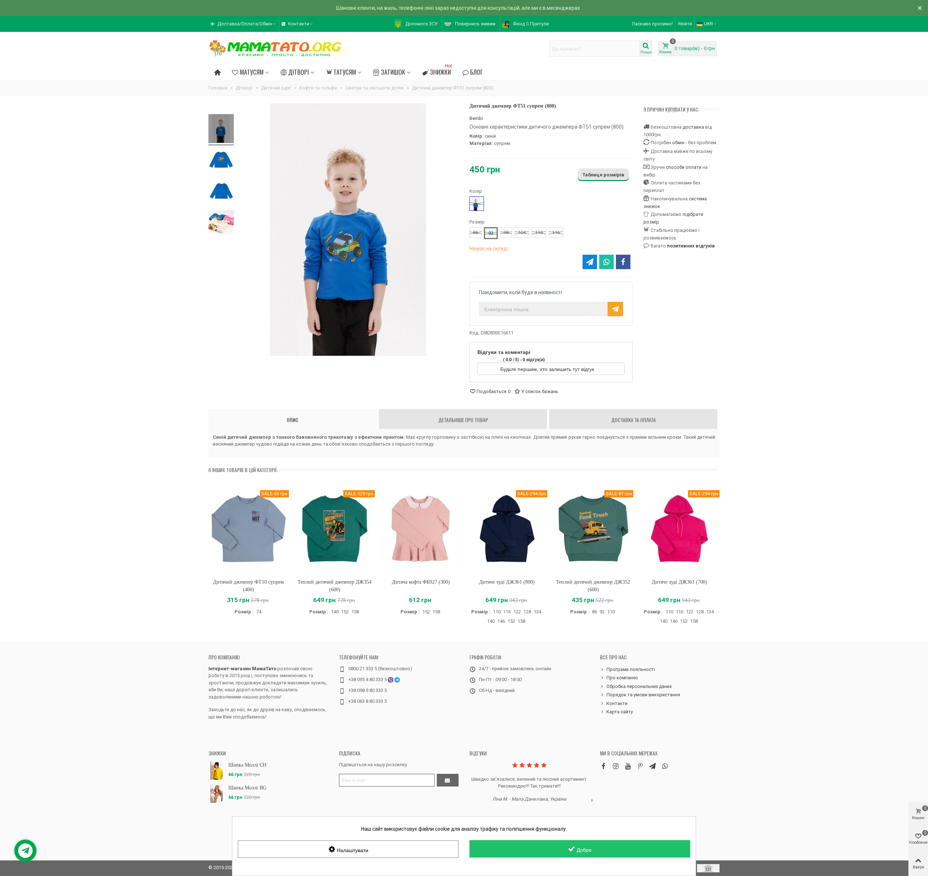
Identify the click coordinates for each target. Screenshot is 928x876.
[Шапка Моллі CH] (216, 770)
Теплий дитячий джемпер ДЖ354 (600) (335, 585)
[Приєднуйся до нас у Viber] (665, 766)
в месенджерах (561, 8)
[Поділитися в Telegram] (590, 262)
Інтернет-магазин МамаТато (242, 668)
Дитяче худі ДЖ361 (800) (507, 582)
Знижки (441, 70)
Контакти (616, 703)
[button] (243, 24)
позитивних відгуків (691, 246)
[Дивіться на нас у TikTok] (640, 766)
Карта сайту (619, 711)
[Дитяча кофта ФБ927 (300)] (421, 529)
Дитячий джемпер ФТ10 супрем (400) (248, 585)
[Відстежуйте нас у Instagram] (615, 766)
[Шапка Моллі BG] (216, 793)
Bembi (476, 118)
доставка (693, 127)
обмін (678, 142)
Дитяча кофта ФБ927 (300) (421, 582)
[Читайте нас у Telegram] (652, 766)
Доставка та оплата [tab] (633, 420)
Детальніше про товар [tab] (463, 420)
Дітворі (298, 71)
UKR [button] (708, 23)
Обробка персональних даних (639, 686)
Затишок (393, 71)
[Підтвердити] (448, 780)
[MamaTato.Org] (275, 48)
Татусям (345, 71)
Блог (476, 71)
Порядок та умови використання (643, 694)
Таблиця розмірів (603, 175)
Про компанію (224, 657)
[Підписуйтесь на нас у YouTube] (628, 766)
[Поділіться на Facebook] (623, 262)
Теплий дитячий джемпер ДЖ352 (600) (593, 585)
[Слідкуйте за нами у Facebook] (603, 766)
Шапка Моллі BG (247, 788)
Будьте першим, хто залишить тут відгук (548, 368)
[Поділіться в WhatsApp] (606, 262)
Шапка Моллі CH (247, 765)
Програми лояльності (630, 669)
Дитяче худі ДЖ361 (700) (679, 582)
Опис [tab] (292, 420)
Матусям (252, 71)
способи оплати (683, 167)
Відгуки (478, 753)
